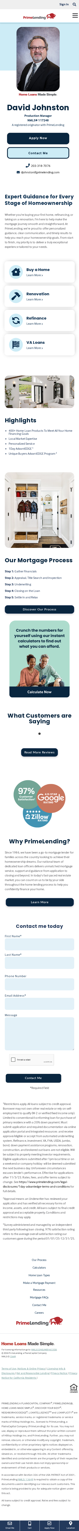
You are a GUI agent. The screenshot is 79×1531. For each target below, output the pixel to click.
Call (29, 1527)
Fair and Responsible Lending (33, 1373)
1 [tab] (39, 734)
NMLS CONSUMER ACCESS (44, 1349)
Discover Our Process (39, 609)
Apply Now (38, 138)
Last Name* (13, 955)
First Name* (13, 936)
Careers (39, 1313)
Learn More (40, 902)
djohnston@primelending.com (40, 172)
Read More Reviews (39, 752)
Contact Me (38, 153)
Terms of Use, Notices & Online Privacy (24, 1368)
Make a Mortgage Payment (39, 1283)
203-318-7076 (40, 166)
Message (11, 1015)
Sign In (64, 4)
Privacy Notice (59, 1373)
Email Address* (15, 995)
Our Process (39, 1260)
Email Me (10, 1527)
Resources (39, 1290)
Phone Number (15, 976)
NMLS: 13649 (25, 1479)
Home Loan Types (39, 1275)
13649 (13, 1356)
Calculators (39, 1268)
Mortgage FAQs (39, 1297)
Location (73, 1527)
